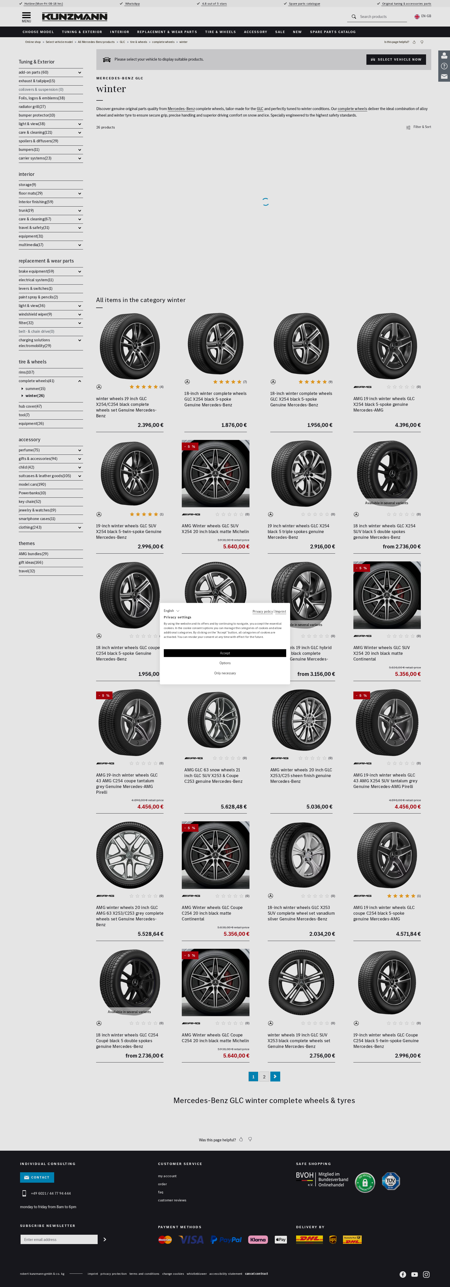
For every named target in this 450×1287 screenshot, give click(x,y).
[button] (172, 611)
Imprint (280, 611)
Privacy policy (263, 611)
